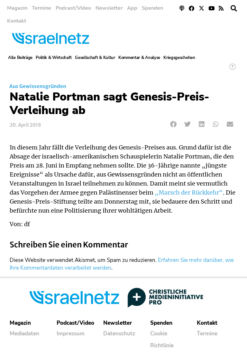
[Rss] (221, 8)
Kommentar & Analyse (139, 58)
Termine (41, 8)
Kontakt (16, 20)
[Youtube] (211, 8)
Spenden (152, 8)
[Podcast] (182, 8)
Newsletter (109, 8)
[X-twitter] (201, 8)
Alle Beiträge (20, 58)
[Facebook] (192, 8)
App (132, 8)
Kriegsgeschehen (179, 58)
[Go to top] (232, 70)
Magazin (17, 8)
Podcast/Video (73, 8)
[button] (233, 8)
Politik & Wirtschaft (54, 58)
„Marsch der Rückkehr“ (189, 192)
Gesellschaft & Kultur (95, 58)
